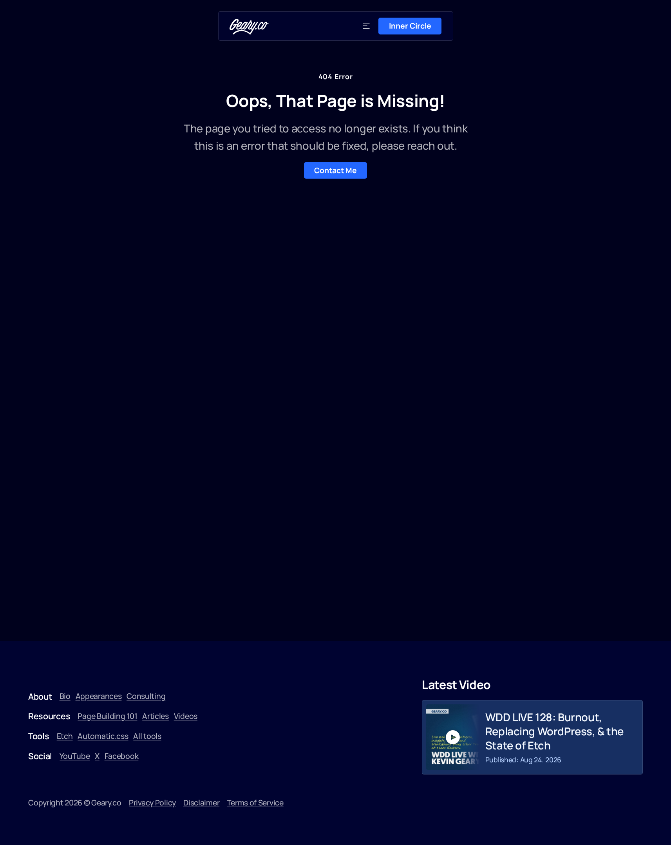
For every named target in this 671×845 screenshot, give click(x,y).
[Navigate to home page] (249, 26)
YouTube (75, 756)
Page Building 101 (107, 716)
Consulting (146, 696)
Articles (155, 716)
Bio (65, 696)
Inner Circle (410, 25)
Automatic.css (103, 736)
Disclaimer (201, 802)
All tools (147, 736)
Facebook (122, 756)
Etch (65, 736)
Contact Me (335, 170)
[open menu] (366, 26)
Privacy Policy (152, 802)
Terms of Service (255, 802)
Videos (185, 716)
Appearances (99, 696)
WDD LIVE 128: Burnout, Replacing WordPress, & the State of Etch (554, 731)
